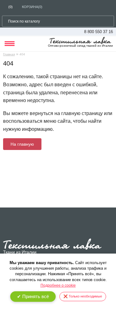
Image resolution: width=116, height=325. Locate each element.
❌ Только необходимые (82, 296)
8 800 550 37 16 (98, 32)
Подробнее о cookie (58, 285)
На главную (22, 144)
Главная (9, 54)
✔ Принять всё (33, 296)
